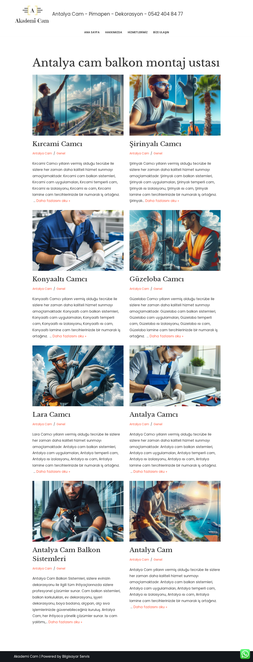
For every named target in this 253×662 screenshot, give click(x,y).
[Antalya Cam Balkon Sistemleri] (78, 511)
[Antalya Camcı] (175, 375)
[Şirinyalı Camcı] (175, 105)
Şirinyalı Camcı (155, 144)
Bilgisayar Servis (76, 656)
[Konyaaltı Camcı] (78, 240)
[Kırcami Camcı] (78, 105)
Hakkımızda (113, 32)
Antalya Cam (42, 153)
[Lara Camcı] (78, 375)
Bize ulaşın (161, 32)
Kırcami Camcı (57, 144)
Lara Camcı (51, 415)
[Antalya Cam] (175, 511)
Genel (61, 153)
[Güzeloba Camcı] (175, 240)
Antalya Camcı (153, 415)
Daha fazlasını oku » (53, 200)
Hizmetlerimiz (138, 32)
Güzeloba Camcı (156, 279)
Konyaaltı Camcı (59, 279)
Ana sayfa (92, 32)
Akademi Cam (26, 656)
